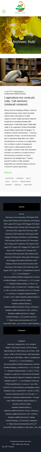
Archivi (21, 214)
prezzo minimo (25, 181)
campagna (20, 178)
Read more (8, 172)
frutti (28, 178)
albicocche (9, 178)
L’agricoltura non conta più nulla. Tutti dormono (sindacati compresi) (19, 101)
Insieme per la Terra (20, 93)
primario (8, 184)
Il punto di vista (8, 93)
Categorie (21, 341)
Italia (7, 181)
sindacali (17, 184)
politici (15, 181)
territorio (28, 184)
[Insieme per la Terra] (20, 7)
